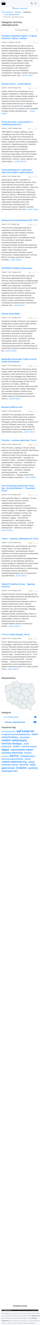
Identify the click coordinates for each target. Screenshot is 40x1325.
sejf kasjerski (25, 731)
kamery (28, 753)
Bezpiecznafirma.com (12, 407)
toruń (28, 759)
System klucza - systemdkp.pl (16, 84)
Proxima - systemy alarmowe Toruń (19, 440)
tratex (17, 746)
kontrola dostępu (12, 743)
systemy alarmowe (12, 752)
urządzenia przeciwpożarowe (16, 734)
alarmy (14, 756)
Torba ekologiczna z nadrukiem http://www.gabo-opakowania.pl (17, 171)
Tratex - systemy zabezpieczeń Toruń (20, 538)
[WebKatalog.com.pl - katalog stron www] (4, 3)
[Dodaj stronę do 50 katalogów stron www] (20, 8)
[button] (32, 3)
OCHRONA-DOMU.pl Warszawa (17, 268)
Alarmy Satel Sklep (11, 313)
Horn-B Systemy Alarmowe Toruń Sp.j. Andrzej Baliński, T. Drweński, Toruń (18, 488)
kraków (22, 767)
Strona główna (7, 12)
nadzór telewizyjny (15, 740)
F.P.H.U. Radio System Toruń (15, 634)
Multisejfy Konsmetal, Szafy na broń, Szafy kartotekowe (19, 360)
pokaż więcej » (28, 75)
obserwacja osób (8, 731)
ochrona (5, 756)
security (24, 764)
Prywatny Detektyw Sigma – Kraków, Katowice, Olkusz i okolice (19, 37)
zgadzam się (35, 1315)
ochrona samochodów (13, 759)
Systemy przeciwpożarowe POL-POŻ (20, 220)
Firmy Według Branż (11, 14)
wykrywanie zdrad (22, 749)
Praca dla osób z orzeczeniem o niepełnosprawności (17, 123)
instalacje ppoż (27, 756)
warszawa (24, 737)
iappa (6, 749)
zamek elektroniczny (15, 761)
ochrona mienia (29, 746)
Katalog (18, 12)
